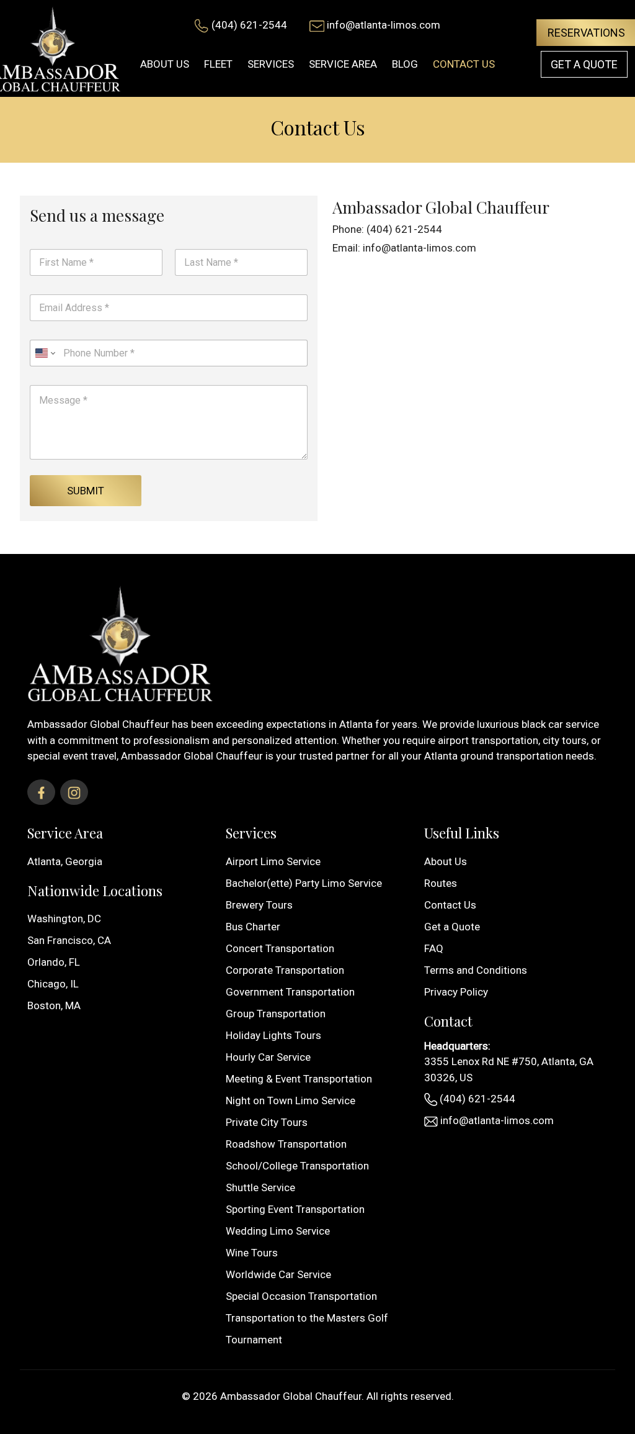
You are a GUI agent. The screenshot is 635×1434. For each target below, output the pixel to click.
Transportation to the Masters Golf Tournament (307, 1329)
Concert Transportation (280, 948)
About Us (445, 861)
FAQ (433, 948)
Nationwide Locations (94, 890)
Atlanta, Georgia (64, 861)
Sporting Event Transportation (295, 1209)
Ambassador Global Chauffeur (291, 1396)
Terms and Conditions (475, 970)
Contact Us (450, 905)
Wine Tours (252, 1252)
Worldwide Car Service (278, 1274)
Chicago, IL (53, 984)
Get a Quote (584, 64)
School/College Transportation (297, 1165)
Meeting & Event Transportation (299, 1079)
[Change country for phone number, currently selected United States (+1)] (44, 353)
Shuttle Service (260, 1187)
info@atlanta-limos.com (383, 25)
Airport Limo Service (273, 861)
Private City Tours (267, 1122)
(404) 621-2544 (249, 25)
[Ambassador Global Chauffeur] (120, 641)
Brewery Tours (259, 905)
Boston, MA (54, 1005)
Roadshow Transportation (286, 1144)
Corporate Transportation (285, 970)
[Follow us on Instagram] (74, 792)
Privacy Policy (456, 992)
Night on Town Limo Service (290, 1100)
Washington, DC (64, 918)
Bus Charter (253, 926)
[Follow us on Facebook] (41, 792)
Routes (440, 883)
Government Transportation (290, 992)
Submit (85, 490)
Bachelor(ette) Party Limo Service (304, 883)
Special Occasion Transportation (301, 1296)
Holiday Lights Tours (273, 1035)
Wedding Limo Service (278, 1231)
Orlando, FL (53, 962)
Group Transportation (276, 1013)
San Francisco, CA (69, 940)
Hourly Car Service (268, 1057)
